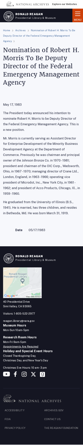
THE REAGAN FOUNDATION (61, 428)
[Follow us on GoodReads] (42, 376)
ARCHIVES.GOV (54, 410)
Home (6, 30)
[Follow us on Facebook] (15, 376)
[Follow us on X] (33, 376)
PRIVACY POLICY (15, 428)
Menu (76, 15)
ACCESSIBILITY (15, 410)
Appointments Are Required (20, 346)
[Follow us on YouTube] (6, 376)
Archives (20, 30)
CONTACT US (52, 419)
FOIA (8, 419)
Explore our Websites (64, 4)
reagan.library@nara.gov (19, 320)
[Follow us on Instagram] (24, 376)
